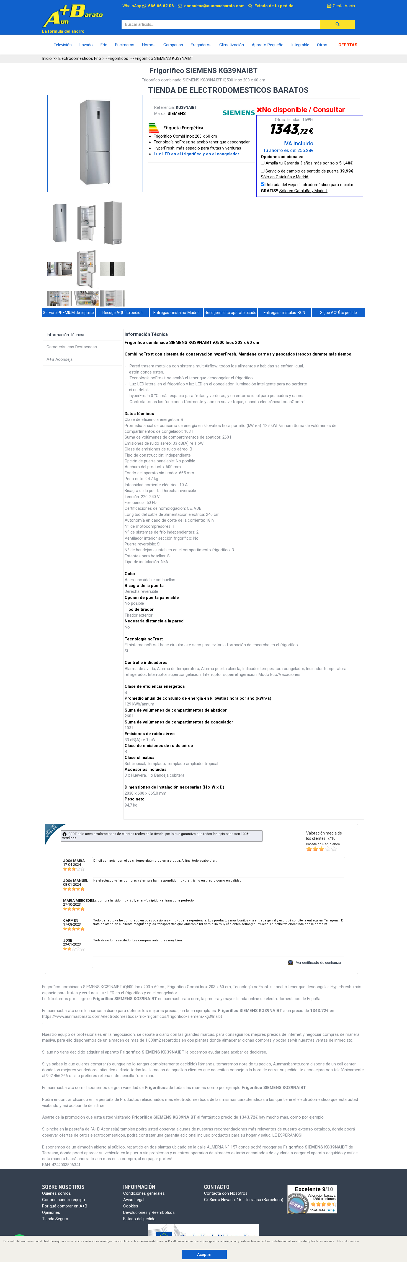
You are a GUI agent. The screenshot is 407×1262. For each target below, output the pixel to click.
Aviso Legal (133, 1199)
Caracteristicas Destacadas (72, 346)
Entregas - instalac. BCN (284, 312)
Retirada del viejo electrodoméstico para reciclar (307, 187)
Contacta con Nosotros (226, 1193)
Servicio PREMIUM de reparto (68, 312)
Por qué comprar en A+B (64, 1206)
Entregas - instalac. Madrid (176, 312)
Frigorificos (118, 58)
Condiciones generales (144, 1193)
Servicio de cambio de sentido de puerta (307, 174)
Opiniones (51, 1212)
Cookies (130, 1206)
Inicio (47, 58)
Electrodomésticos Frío (79, 58)
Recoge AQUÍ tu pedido (122, 312)
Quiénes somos (56, 1193)
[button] (337, 24)
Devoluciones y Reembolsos (149, 1212)
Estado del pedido (139, 1218)
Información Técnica (65, 334)
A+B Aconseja (60, 359)
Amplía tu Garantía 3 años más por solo (308, 163)
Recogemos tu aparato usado (230, 312)
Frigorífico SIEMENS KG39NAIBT (164, 58)
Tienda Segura (55, 1218)
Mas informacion (348, 1241)
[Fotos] (60, 223)
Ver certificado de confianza (318, 962)
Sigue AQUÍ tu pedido (338, 312)
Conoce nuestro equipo (63, 1199)
